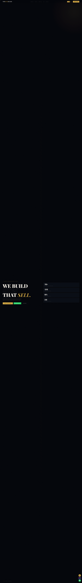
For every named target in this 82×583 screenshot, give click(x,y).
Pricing (36, 1)
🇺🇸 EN (68, 1)
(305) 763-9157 (76, 1)
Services (32, 1)
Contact (47, 1)
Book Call (40, 1)
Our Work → (25, 303)
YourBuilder (7, 1)
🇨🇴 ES (71, 1)
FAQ (43, 1)
